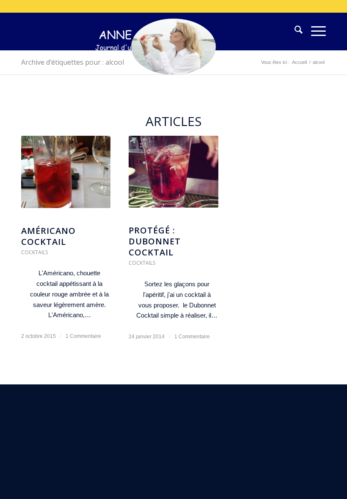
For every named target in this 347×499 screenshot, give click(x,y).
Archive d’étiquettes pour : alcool (72, 62)
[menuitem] (294, 31)
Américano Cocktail (48, 236)
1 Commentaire (83, 336)
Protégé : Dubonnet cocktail (155, 241)
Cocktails (34, 252)
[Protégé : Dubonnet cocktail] (173, 176)
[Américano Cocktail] (65, 176)
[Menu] (314, 31)
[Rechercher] (294, 31)
